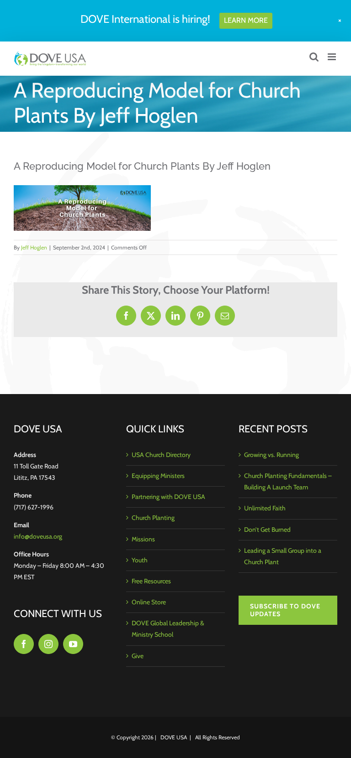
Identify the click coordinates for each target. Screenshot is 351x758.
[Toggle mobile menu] (332, 57)
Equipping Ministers (158, 476)
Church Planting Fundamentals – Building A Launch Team (288, 481)
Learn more (246, 20)
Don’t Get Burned (267, 529)
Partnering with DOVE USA (168, 497)
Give (138, 656)
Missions (143, 539)
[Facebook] (24, 644)
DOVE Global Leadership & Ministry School (168, 629)
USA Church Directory (161, 455)
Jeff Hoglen (34, 247)
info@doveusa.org (38, 536)
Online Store (149, 602)
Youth (140, 560)
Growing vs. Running (271, 455)
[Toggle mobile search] (314, 57)
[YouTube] (73, 644)
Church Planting (153, 518)
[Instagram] (48, 644)
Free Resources (151, 581)
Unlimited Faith (265, 508)
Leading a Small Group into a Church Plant (282, 556)
